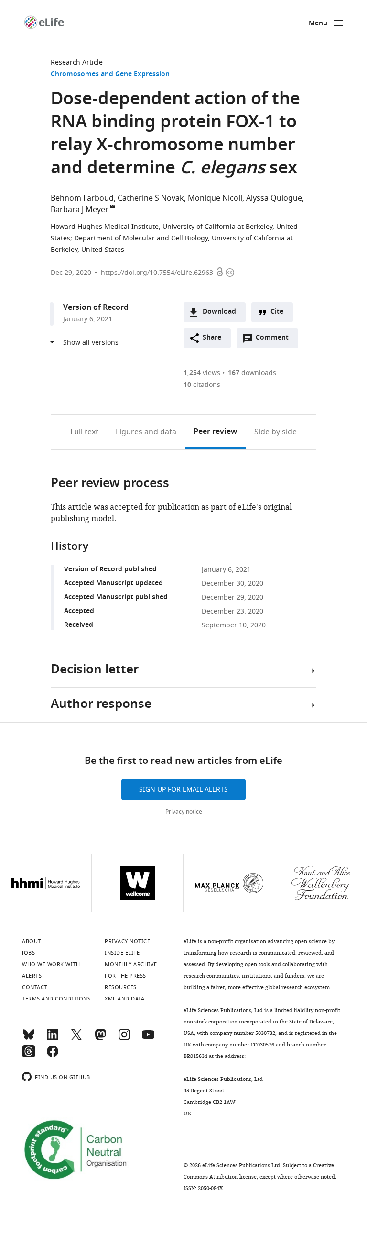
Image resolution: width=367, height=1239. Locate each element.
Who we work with (51, 964)
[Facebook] (52, 1055)
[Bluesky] (28, 1039)
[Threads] (28, 1055)
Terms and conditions (56, 998)
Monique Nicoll (215, 198)
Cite (276, 312)
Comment (275, 340)
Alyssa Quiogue (274, 198)
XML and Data (124, 998)
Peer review (215, 432)
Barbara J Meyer (79, 210)
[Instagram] (124, 1039)
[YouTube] (148, 1039)
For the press (125, 975)
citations (202, 385)
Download (219, 312)
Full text (84, 432)
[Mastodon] (100, 1039)
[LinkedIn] (52, 1039)
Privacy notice (183, 811)
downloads (252, 373)
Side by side (275, 432)
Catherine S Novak (151, 198)
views (202, 373)
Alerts (32, 975)
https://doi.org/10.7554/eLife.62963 (157, 273)
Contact (34, 987)
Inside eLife (122, 952)
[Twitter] (76, 1039)
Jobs (28, 952)
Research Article (77, 62)
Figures (146, 432)
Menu (318, 23)
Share (212, 337)
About (31, 941)
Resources (121, 987)
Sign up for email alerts (183, 789)
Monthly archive (131, 964)
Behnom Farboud (82, 198)
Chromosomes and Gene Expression (110, 74)
